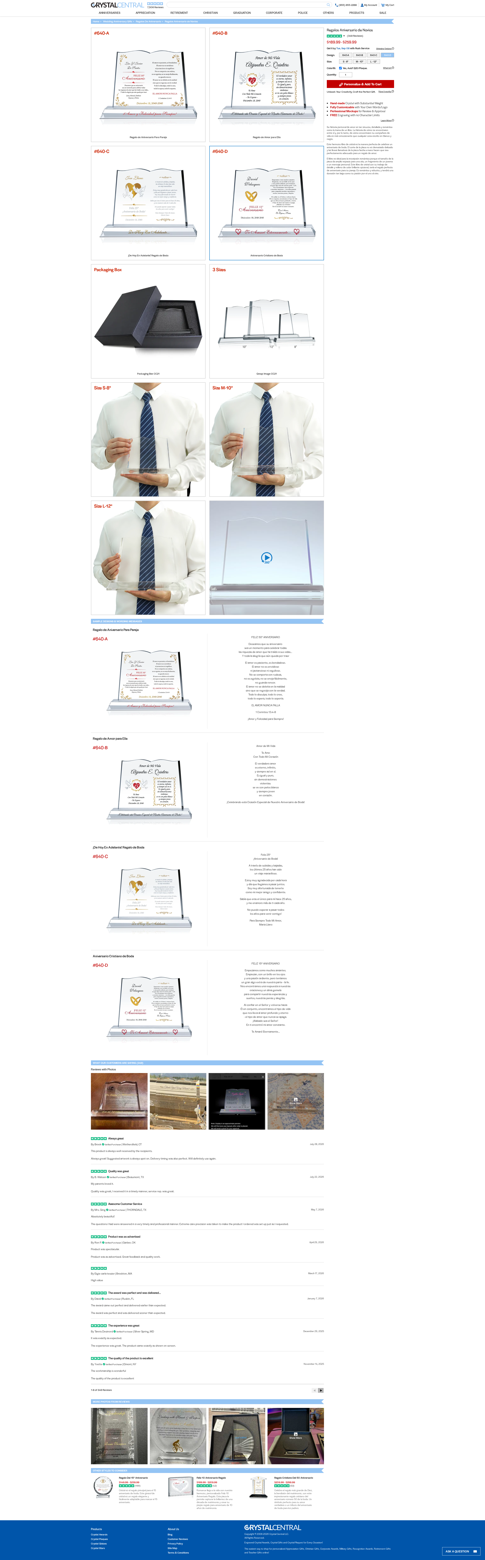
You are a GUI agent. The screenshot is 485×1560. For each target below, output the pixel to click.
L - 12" (373, 61)
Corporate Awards (329, 1548)
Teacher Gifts (255, 1552)
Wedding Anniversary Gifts (117, 21)
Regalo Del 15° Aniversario (133, 1477)
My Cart (390, 5)
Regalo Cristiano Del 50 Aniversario (293, 1477)
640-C (373, 55)
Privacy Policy (175, 1543)
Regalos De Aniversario (148, 21)
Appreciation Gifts (295, 1548)
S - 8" (345, 61)
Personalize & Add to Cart (362, 84)
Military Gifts (346, 1548)
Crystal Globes (99, 1543)
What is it (387, 67)
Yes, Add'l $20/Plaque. (355, 68)
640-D (387, 55)
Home (96, 21)
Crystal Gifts (277, 1542)
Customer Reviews (178, 1539)
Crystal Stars (98, 1548)
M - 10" (359, 61)
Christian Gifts (312, 1548)
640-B (359, 55)
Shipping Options (384, 48)
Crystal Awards (99, 1534)
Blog (170, 1534)
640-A (345, 55)
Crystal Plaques (99, 1539)
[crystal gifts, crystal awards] (117, 6)
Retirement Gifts (382, 1548)
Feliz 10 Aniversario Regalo (211, 1477)
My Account (370, 5)
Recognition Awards (363, 1548)
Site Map (172, 1548)
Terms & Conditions (178, 1552)
